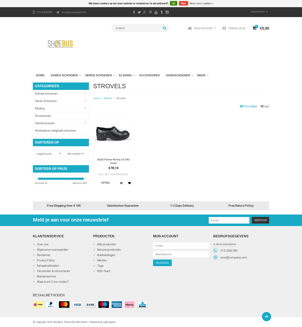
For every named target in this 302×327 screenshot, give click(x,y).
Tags (100, 265)
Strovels (121, 98)
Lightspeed (109, 322)
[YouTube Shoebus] (156, 12)
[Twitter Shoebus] (139, 12)
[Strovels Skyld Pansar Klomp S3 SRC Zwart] (113, 115)
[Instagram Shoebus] (167, 12)
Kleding (125, 75)
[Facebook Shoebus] (134, 12)
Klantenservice (46, 276)
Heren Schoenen (98, 75)
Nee (183, 3)
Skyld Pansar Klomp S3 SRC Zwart (113, 161)
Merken (108, 98)
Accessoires (149, 75)
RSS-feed (103, 271)
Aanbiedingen (106, 255)
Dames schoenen (64, 75)
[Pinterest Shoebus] (150, 12)
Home (40, 75)
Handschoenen (178, 75)
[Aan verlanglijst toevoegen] (130, 183)
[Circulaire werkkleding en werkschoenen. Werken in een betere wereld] (61, 43)
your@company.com (233, 257)
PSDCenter (81, 322)
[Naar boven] (266, 316)
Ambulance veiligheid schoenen (55, 130)
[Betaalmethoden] (38, 304)
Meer (201, 75)
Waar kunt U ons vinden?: (53, 281)
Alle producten (106, 244)
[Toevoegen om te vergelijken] (122, 183)
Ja (173, 3)
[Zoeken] (164, 28)
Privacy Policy (46, 260)
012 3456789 (228, 250)
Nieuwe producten (109, 249)
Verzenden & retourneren (53, 271)
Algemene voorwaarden (52, 249)
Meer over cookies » (202, 3)
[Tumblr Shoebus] (161, 12)
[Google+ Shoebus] (145, 12)
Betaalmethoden (48, 265)
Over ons (42, 244)
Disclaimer (44, 255)
